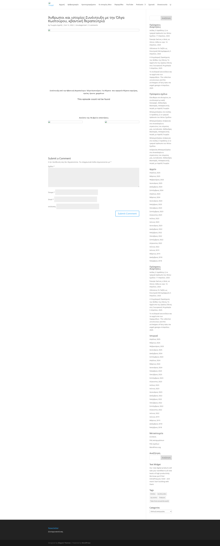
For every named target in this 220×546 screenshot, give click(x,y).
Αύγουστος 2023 (156, 215)
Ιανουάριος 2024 (156, 201)
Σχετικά (151, 5)
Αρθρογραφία (73, 5)
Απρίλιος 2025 (155, 173)
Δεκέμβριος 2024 (156, 187)
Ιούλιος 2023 (154, 218)
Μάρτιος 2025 (155, 176)
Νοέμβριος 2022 (156, 232)
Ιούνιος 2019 (154, 250)
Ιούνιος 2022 (154, 247)
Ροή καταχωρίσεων (157, 440)
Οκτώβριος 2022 (156, 236)
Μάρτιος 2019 (155, 254)
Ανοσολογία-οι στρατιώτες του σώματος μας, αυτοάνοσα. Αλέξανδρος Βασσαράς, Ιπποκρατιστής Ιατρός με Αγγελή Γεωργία (161, 129)
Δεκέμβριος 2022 (156, 229)
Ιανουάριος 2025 (156, 183)
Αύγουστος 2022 (156, 243)
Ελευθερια (153, 97)
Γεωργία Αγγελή (56, 25)
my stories (153, 497)
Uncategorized (81, 25)
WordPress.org (155, 447)
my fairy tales (162, 494)
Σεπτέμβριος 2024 (156, 190)
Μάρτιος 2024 (155, 197)
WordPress (86, 543)
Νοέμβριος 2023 (156, 204)
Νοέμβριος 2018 (156, 261)
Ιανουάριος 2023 (156, 225)
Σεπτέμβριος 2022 (156, 240)
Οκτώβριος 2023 (156, 208)
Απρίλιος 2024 (155, 194)
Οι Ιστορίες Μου (105, 5)
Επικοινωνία (162, 5)
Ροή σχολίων (154, 444)
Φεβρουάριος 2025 (157, 180)
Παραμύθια (118, 5)
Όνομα (51, 192)
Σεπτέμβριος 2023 (156, 211)
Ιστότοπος (52, 206)
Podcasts (139, 5)
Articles (152, 494)
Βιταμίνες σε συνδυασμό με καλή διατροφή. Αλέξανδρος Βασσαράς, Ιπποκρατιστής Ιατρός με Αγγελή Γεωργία (160, 102)
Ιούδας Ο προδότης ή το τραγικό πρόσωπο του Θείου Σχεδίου (160, 33)
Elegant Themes (64, 543)
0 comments (93, 25)
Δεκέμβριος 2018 (156, 257)
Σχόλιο (51, 166)
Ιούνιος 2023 (154, 222)
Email (51, 199)
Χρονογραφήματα (88, 5)
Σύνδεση (153, 437)
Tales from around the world (159, 501)
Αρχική (62, 5)
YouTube (129, 5)
